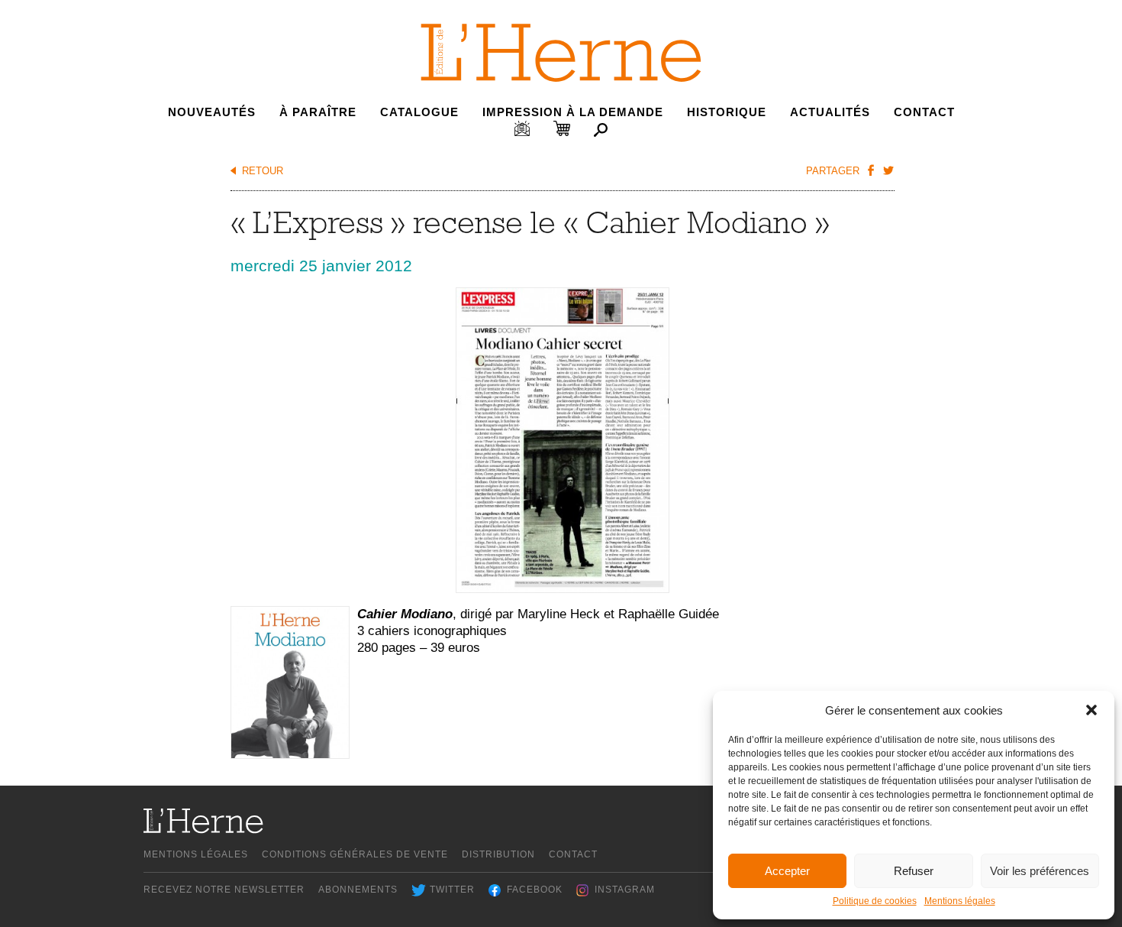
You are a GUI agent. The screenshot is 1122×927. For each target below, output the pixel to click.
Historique (726, 111)
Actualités (830, 111)
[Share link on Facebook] (870, 169)
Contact (924, 111)
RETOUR (262, 171)
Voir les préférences (1039, 870)
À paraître (317, 111)
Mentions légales (959, 901)
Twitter (452, 889)
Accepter (787, 870)
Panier (561, 128)
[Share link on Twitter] (888, 169)
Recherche (601, 130)
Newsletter (522, 128)
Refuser (913, 870)
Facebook (535, 889)
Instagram (625, 889)
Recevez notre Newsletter (224, 889)
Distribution (498, 854)
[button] (1091, 710)
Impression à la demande (572, 111)
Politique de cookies (875, 901)
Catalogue (419, 111)
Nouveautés (212, 111)
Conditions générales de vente (355, 854)
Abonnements (358, 889)
